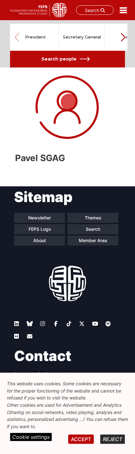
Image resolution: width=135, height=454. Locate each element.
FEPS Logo (40, 229)
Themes (93, 217)
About (39, 240)
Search (92, 10)
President (35, 36)
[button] (123, 37)
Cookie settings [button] (31, 437)
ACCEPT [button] (81, 439)
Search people (59, 59)
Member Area (93, 240)
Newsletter (39, 217)
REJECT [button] (112, 439)
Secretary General (82, 36)
